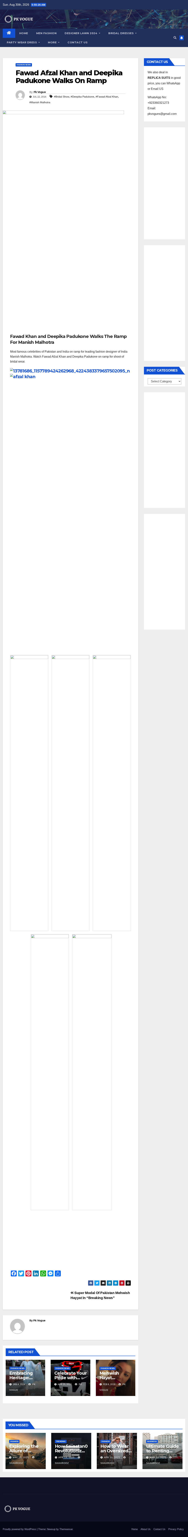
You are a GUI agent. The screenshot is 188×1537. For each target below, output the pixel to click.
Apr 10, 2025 (112, 1457)
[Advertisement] (70, 306)
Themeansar (66, 1529)
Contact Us (78, 42)
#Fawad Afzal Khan (107, 96)
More (52, 42)
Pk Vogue (40, 92)
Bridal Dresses (121, 33)
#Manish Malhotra (39, 102)
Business (152, 1441)
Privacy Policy (176, 1529)
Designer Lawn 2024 (81, 33)
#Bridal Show (61, 96)
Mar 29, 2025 (158, 1457)
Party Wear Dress (22, 42)
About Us (146, 1529)
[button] (174, 37)
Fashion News (24, 65)
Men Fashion (46, 33)
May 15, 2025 (21, 1457)
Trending (61, 1441)
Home (23, 33)
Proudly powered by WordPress (20, 1529)
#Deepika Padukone (82, 96)
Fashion (14, 1441)
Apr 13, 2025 (66, 1457)
